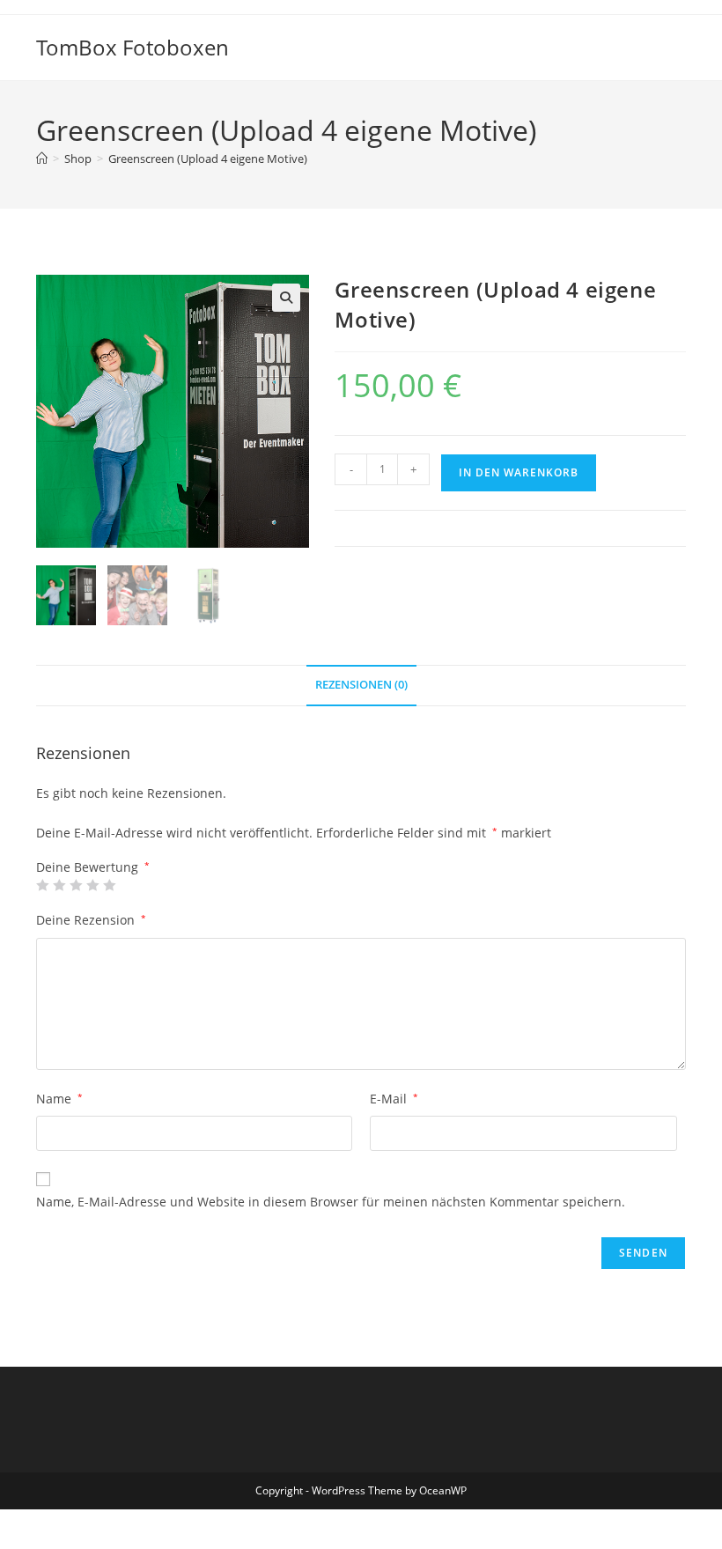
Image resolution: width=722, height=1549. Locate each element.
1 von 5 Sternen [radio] (42, 885)
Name (59, 1098)
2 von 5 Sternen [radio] (59, 885)
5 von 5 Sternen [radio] (109, 885)
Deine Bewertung (93, 867)
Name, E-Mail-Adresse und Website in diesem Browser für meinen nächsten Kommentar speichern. (330, 1201)
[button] (286, 298)
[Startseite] (42, 158)
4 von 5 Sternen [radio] (92, 885)
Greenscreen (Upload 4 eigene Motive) (207, 158)
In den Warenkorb (518, 472)
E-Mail (394, 1098)
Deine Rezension (91, 919)
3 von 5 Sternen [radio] (76, 885)
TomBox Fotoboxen (132, 47)
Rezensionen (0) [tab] (361, 684)
